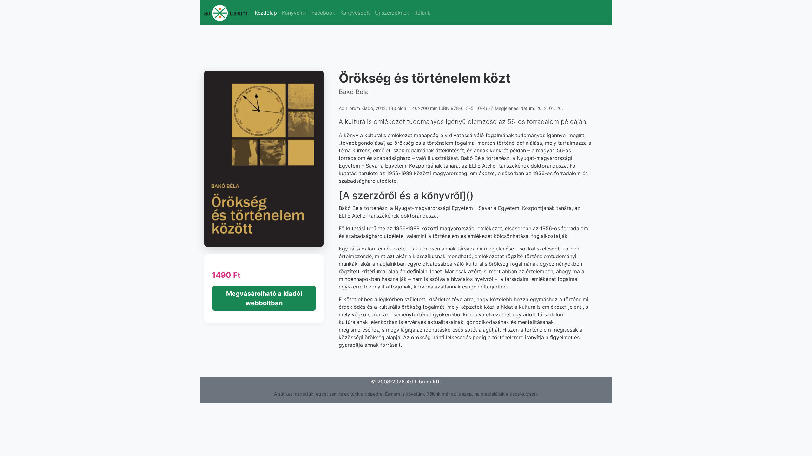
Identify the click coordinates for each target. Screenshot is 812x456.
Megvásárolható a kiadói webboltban (264, 298)
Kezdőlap (266, 13)
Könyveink (294, 13)
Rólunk (422, 13)
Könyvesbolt (355, 13)
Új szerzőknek (392, 13)
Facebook (323, 13)
